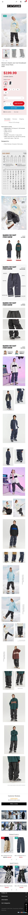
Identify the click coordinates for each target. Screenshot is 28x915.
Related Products (14, 834)
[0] (25, 2)
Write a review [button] (14, 803)
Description (7, 119)
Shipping (21, 119)
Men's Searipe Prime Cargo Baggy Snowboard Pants (12, 855)
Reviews (14, 119)
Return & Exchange (14, 122)
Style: (5, 95)
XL (17, 89)
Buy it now (14, 107)
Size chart (16, 111)
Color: (7, 79)
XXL (6, 92)
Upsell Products (14, 863)
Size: (5, 86)
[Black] (6, 83)
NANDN (3, 66)
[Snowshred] (14, 6)
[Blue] (10, 83)
